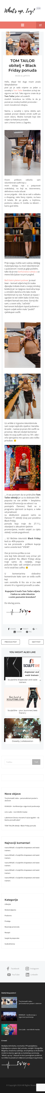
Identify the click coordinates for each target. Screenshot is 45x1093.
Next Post (36, 642)
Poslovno (8, 915)
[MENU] (22, 25)
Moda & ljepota (22, 76)
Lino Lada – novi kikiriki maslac (16, 812)
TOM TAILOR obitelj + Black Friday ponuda (20, 826)
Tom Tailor (18, 90)
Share (13, 629)
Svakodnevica (10, 944)
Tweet (25, 629)
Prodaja (7, 921)
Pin (30, 632)
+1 (36, 629)
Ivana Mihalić (9, 847)
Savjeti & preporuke (12, 938)
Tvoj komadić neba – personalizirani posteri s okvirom (30, 1002)
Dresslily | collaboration (22, 741)
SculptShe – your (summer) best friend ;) (22, 711)
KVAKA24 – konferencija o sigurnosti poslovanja (22, 806)
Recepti (7, 932)
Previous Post (11, 642)
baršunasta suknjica (27, 271)
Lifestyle (8, 904)
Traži (36, 762)
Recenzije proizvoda (12, 927)
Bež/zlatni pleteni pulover (16, 280)
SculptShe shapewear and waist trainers (22, 680)
